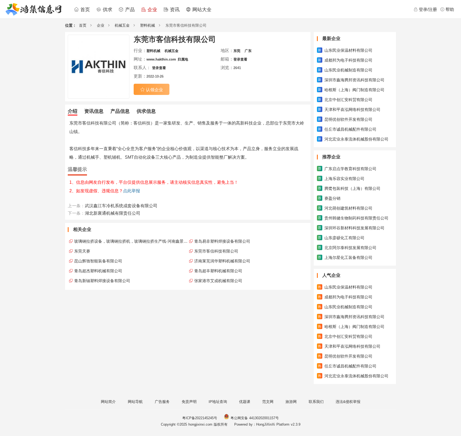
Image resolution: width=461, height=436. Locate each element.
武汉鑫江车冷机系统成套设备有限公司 (121, 205)
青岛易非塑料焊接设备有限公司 (222, 241)
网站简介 (108, 401)
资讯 (174, 9)
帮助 (450, 9)
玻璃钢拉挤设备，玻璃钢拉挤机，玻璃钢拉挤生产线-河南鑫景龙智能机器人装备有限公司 (131, 241)
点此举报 (131, 191)
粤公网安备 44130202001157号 (254, 418)
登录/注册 (428, 9)
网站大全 (201, 9)
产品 (129, 9)
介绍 (72, 111)
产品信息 (120, 111)
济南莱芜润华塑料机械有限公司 (222, 261)
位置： (70, 25)
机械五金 (122, 25)
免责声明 (189, 401)
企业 (151, 9)
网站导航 (135, 401)
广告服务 (162, 401)
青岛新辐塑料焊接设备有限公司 (102, 280)
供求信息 (146, 111)
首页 (84, 9)
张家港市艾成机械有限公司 (218, 280)
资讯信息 (94, 111)
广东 (248, 51)
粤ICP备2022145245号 (199, 418)
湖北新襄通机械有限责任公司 (112, 213)
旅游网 (291, 401)
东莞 (236, 51)
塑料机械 (147, 25)
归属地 (183, 59)
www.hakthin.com (161, 59)
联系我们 (316, 401)
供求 (106, 9)
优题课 (244, 401)
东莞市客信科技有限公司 (216, 251)
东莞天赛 (82, 251)
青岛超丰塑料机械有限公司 (218, 271)
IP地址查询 (218, 401)
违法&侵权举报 (348, 401)
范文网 (267, 401)
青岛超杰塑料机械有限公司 (98, 271)
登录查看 (240, 59)
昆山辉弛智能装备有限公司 (98, 261)
